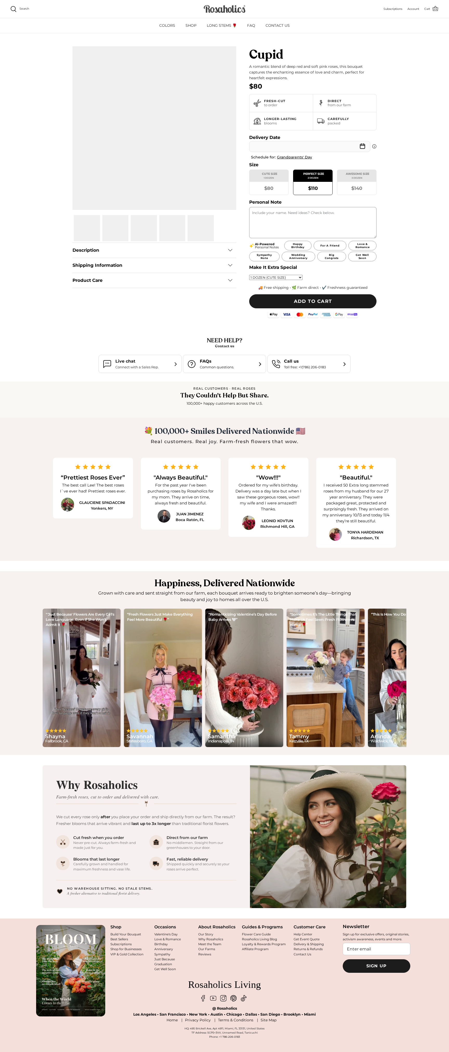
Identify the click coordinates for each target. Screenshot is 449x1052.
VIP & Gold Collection (126, 954)
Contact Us (302, 954)
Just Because (164, 959)
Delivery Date (264, 137)
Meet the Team (209, 944)
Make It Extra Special (273, 267)
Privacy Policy (198, 1020)
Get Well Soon (165, 969)
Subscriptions (121, 944)
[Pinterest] (233, 998)
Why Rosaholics (210, 939)
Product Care (87, 280)
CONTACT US (278, 25)
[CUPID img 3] (144, 228)
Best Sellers (119, 939)
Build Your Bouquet (125, 934)
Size (254, 164)
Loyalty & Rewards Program (264, 944)
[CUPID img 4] (172, 228)
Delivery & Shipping (309, 944)
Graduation (163, 964)
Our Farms (206, 949)
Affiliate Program (255, 949)
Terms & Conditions (235, 1020)
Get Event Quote (307, 939)
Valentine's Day (166, 934)
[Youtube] (213, 998)
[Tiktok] (243, 998)
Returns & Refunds (308, 949)
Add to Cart (313, 301)
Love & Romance (167, 939)
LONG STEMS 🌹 (222, 25)
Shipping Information (97, 265)
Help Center (303, 934)
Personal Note (265, 202)
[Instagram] (223, 998)
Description (85, 250)
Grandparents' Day (294, 157)
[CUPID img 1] (87, 228)
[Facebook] (203, 998)
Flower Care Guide (256, 934)
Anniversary (163, 949)
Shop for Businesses (126, 949)
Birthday (161, 944)
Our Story (205, 934)
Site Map (268, 1020)
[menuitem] (167, 25)
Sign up (376, 965)
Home (172, 1020)
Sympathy (162, 954)
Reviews (204, 954)
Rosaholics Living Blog (259, 939)
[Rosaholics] (224, 9)
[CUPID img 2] (115, 228)
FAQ (251, 25)
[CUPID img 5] (201, 228)
